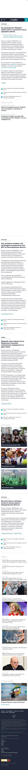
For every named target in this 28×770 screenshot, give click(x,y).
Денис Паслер (13, 176)
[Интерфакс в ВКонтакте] (6, 755)
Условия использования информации (8, 763)
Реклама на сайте (4, 712)
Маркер (2, 743)
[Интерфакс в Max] (11, 755)
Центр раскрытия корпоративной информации (9, 752)
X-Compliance (3, 741)
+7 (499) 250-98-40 (8, 732)
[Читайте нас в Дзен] (2, 755)
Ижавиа (4, 83)
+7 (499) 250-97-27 (17, 732)
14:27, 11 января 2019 (5, 25)
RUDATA (2, 751)
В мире (3, 337)
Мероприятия (12, 712)
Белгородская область (7, 314)
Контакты (3, 711)
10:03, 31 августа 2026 (5, 241)
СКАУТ (2, 742)
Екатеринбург (5, 176)
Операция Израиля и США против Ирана (13, 702)
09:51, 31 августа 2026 (5, 338)
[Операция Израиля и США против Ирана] (14, 700)
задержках (13, 64)
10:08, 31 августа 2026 (5, 498)
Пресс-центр (16, 711)
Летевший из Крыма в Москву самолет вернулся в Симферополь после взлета (13, 36)
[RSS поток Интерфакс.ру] (8, 755)
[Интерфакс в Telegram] (4, 755)
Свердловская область (7, 533)
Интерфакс (14, 20)
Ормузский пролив (6, 403)
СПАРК (2, 740)
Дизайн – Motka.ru (4, 765)
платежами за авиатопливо (8, 67)
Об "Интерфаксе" (9, 711)
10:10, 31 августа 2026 (5, 128)
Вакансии (22, 711)
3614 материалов (5, 704)
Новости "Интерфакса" (5, 748)
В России (4, 24)
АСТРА (2, 745)
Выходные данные (5, 764)
